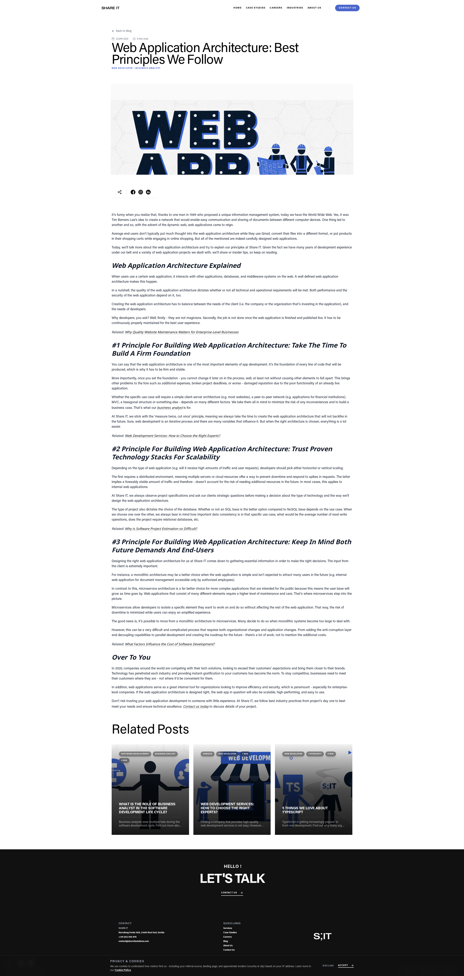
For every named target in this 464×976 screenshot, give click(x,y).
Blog (225, 941)
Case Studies (256, 8)
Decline (328, 966)
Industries (295, 8)
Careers (276, 8)
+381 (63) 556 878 (127, 937)
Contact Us (229, 893)
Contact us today (196, 706)
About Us (314, 8)
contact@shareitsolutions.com (134, 941)
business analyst (170, 407)
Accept (343, 965)
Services (227, 928)
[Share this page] (119, 192)
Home (237, 8)
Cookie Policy (123, 970)
